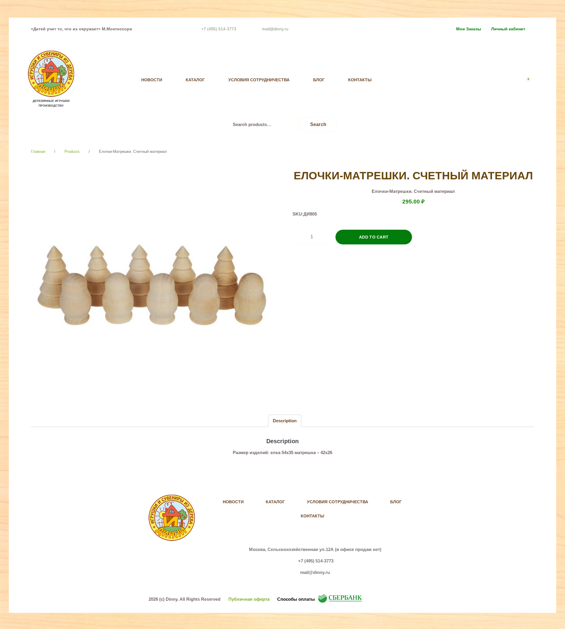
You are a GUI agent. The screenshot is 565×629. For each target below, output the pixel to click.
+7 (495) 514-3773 (218, 29)
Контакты (360, 80)
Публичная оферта (249, 599)
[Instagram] (425, 80)
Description (285, 420)
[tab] (284, 421)
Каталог (195, 80)
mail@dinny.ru (275, 29)
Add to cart (374, 237)
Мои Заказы (468, 29)
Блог (319, 80)
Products (72, 151)
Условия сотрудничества (259, 80)
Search (318, 124)
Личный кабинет (508, 29)
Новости (151, 80)
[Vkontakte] (413, 80)
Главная (38, 151)
